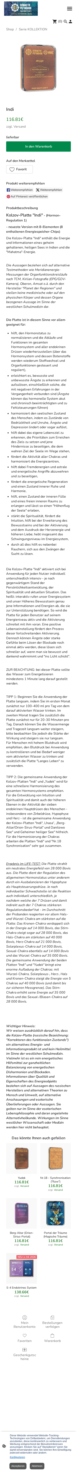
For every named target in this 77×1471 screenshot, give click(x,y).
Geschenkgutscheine (24, 1357)
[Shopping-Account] (70, 21)
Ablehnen (37, 1466)
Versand (20, 126)
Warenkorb (52, 1341)
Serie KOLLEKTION (33, 29)
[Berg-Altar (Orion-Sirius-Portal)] (21, 1213)
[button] (19, 169)
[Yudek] (21, 1158)
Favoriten (25, 1341)
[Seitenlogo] (21, 8)
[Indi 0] (38, 68)
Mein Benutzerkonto (25, 1325)
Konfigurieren (17, 1457)
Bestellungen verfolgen (52, 1325)
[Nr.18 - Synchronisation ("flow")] (55, 1158)
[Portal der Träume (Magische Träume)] (55, 1213)
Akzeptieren (18, 1466)
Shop (10, 29)
